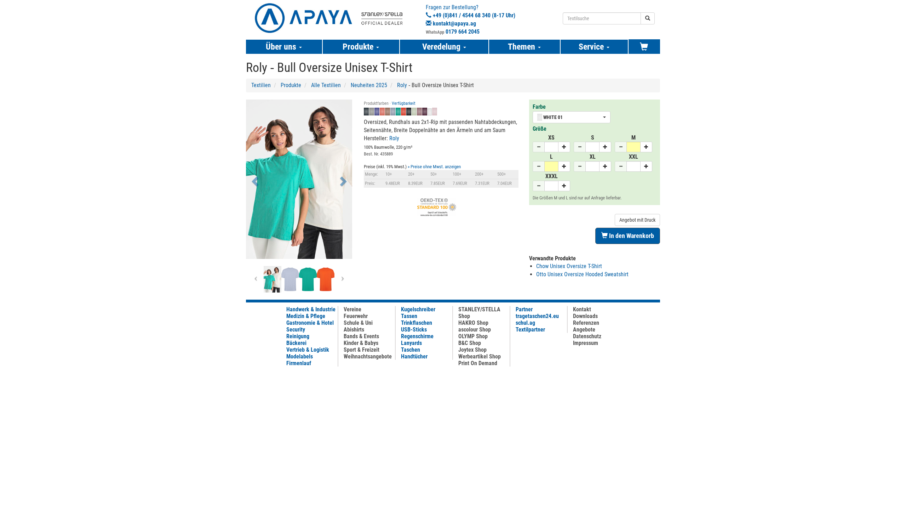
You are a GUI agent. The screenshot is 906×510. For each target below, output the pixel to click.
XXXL (551, 176)
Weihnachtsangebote (368, 356)
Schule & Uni (358, 322)
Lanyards (411, 343)
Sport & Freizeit (361, 349)
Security (295, 329)
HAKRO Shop (473, 322)
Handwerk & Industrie (311, 309)
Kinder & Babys (361, 343)
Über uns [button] (282, 47)
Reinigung (297, 336)
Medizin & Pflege (305, 316)
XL (593, 156)
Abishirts (354, 329)
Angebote (584, 329)
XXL (633, 156)
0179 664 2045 (463, 31)
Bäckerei (296, 343)
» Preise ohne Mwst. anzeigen (434, 166)
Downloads (585, 316)
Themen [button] (522, 47)
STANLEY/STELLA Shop (479, 312)
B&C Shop (469, 343)
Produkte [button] (359, 47)
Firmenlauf (298, 363)
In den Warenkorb (631, 235)
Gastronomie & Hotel (310, 322)
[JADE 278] (308, 279)
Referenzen (586, 322)
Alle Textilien (326, 85)
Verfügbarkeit (403, 103)
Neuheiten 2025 (369, 85)
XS (551, 137)
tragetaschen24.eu (537, 316)
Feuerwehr (356, 316)
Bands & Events (361, 336)
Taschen (410, 349)
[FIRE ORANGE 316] (325, 279)
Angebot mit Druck (637, 220)
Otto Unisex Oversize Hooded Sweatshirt (582, 274)
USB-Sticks (414, 329)
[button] (254, 179)
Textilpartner (530, 329)
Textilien (261, 85)
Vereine (352, 309)
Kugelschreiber (418, 309)
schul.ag (525, 322)
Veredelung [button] (442, 47)
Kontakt (582, 309)
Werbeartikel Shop (479, 356)
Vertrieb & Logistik (307, 349)
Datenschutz (587, 336)
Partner (524, 309)
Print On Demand (477, 363)
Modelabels (299, 356)
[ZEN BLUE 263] (290, 279)
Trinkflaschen (416, 322)
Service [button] (592, 47)
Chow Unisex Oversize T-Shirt (569, 266)
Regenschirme (417, 336)
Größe (539, 128)
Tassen (409, 316)
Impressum (585, 343)
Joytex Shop (472, 349)
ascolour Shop (474, 329)
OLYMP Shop (473, 336)
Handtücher (414, 356)
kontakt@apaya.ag (454, 23)
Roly (402, 85)
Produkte (291, 85)
